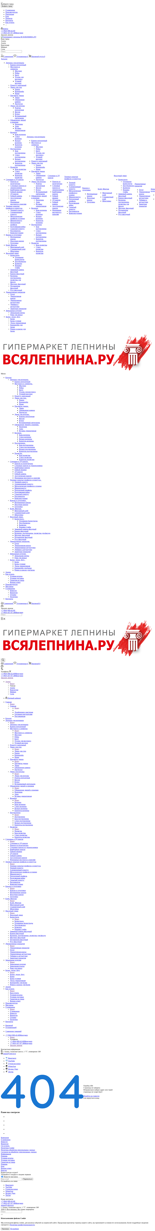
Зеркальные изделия (18, 554)
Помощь (4, 1156)
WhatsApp (12, 1066)
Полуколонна (20, 443)
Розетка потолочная (26, 416)
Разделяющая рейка (22, 492)
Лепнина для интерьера (19, 380)
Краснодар (14, 690)
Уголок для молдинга (27, 392)
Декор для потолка (22, 414)
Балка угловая (20, 564)
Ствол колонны (25, 437)
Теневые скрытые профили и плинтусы (26, 480)
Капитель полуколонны (28, 451)
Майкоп (13, 692)
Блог (3, 1166)
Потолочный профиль (23, 490)
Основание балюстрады (28, 521)
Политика (14, 597)
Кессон (22, 418)
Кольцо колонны (25, 439)
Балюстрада (20, 519)
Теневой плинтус (21, 482)
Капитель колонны (26, 441)
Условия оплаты (16, 576)
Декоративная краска (23, 545)
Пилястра (19, 453)
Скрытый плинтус (22, 494)
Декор (21, 408)
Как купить (9, 574)
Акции (8, 572)
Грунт (17, 543)
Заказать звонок (7, 678)
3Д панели (19, 472)
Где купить (5, 1146)
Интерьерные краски (23, 502)
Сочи (12, 694)
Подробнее (14, 1229)
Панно (21, 400)
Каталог (8, 378)
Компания (5, 1138)
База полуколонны (26, 445)
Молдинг (22, 386)
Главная (13, 706)
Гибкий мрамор (21, 470)
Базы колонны (24, 435)
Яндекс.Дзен (13, 1069)
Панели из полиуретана (24, 464)
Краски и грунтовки (18, 500)
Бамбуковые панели (22, 468)
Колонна (18, 433)
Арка (21, 429)
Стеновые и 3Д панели (19, 461)
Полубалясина (24, 523)
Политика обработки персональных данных (18, 1150)
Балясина (22, 525)
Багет (21, 390)
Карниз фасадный (21, 531)
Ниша (21, 404)
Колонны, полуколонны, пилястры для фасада (32, 533)
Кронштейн (23, 402)
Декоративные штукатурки (25, 548)
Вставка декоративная (27, 431)
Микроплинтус (20, 488)
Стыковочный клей (22, 513)
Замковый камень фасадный (25, 529)
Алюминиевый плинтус (24, 484)
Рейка (21, 388)
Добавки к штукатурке (23, 550)
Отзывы (13, 595)
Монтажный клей (21, 511)
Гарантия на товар (17, 580)
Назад (12, 684)
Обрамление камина (27, 410)
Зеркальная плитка (22, 556)
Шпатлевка (19, 515)
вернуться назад (93, 1098)
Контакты (9, 599)
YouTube (11, 1061)
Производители (11, 584)
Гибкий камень (20, 474)
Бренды (4, 1170)
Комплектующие (21, 498)
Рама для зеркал (21, 558)
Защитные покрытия (23, 552)
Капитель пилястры (26, 459)
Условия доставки (17, 578)
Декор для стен (21, 398)
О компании (10, 588)
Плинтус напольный (23, 396)
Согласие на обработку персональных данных (19, 1152)
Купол (21, 421)
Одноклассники (14, 1064)
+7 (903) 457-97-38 (12, 33)
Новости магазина (10, 1177)
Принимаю (5, 1229)
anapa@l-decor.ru (9, 1054)
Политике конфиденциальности (22, 1225)
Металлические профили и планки (28, 486)
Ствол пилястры (25, 457)
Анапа (12, 688)
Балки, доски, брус (17, 560)
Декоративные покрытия (20, 541)
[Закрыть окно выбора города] (2, 2)
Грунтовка (19, 507)
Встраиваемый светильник (29, 423)
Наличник (23, 427)
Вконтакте (12, 1058)
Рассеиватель (20, 496)
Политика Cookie (7, 1148)
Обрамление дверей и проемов (27, 425)
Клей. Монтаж (16, 509)
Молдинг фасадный (22, 535)
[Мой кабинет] (2, 606)
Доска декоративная (22, 566)
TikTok (10, 1072)
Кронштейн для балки (23, 568)
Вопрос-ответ (15, 582)
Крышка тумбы (25, 527)
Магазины (9, 586)
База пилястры (24, 455)
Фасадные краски (21, 505)
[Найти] (2, 54)
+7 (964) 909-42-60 (8, 31)
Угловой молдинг (26, 394)
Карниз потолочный (22, 382)
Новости (13, 591)
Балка (17, 562)
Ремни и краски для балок (25, 570)
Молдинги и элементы (24, 384)
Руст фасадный (20, 539)
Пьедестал (23, 412)
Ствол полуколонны (27, 447)
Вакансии (14, 593)
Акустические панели (23, 476)
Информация (6, 1154)
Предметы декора (22, 406)
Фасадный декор (17, 517)
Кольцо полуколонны (27, 449)
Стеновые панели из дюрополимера (28, 466)
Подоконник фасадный (23, 537)
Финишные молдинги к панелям (27, 478)
